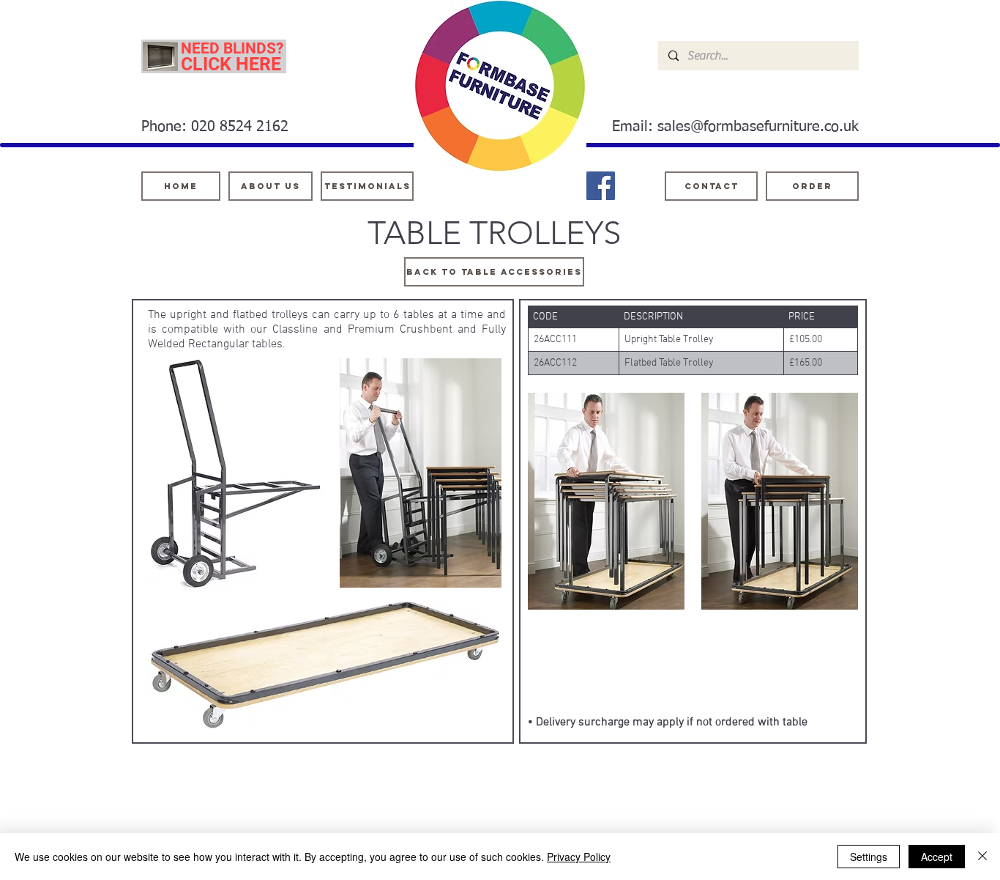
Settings (868, 856)
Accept (936, 856)
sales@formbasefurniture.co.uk (758, 126)
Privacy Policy (579, 856)
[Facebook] (600, 185)
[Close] (982, 856)
